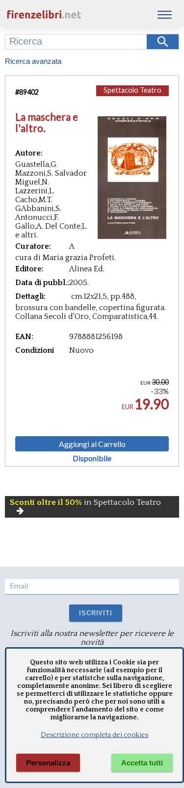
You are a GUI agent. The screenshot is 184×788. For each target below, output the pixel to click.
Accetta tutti (142, 763)
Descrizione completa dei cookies (94, 735)
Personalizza (48, 763)
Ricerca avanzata (33, 61)
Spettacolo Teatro (132, 90)
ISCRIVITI (95, 613)
